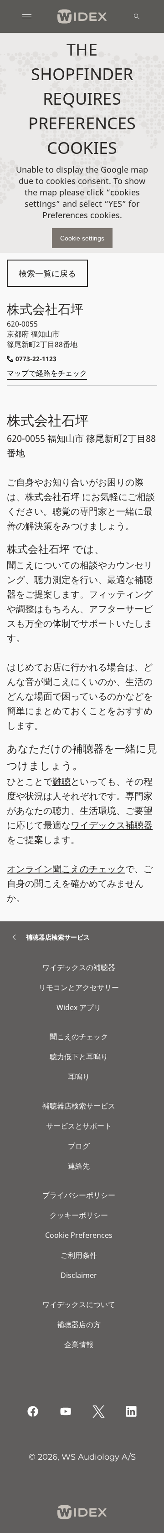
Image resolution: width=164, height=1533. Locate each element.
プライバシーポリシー (78, 1195)
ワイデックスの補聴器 (78, 967)
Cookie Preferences (79, 1235)
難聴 (61, 781)
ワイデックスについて (78, 1304)
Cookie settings (82, 238)
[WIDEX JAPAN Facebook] (33, 1411)
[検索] (137, 16)
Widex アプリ (78, 1007)
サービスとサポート (79, 1126)
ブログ (79, 1146)
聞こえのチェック (79, 1037)
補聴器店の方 (79, 1324)
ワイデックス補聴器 (112, 825)
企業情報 (78, 1344)
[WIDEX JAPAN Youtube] (65, 1411)
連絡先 (79, 1166)
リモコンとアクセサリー (79, 987)
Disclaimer (79, 1275)
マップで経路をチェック (47, 373)
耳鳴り (79, 1077)
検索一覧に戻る (47, 273)
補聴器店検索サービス (78, 1106)
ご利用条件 (79, 1255)
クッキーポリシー (79, 1215)
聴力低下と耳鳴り (79, 1057)
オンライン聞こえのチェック (66, 869)
